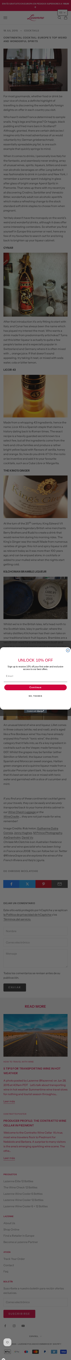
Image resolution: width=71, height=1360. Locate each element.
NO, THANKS (35, 696)
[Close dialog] (68, 650)
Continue (35, 687)
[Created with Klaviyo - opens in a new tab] (35, 711)
